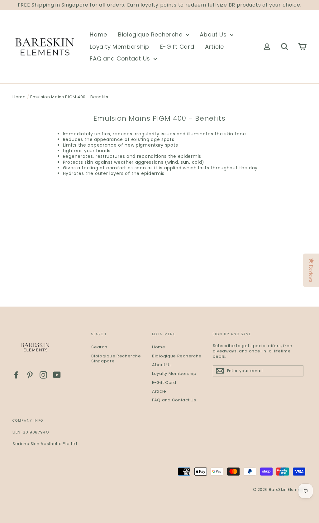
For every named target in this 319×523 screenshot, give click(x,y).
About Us (214, 34)
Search (99, 347)
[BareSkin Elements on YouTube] (57, 375)
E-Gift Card (177, 47)
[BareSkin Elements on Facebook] (16, 375)
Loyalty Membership (119, 47)
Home (98, 34)
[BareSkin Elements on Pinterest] (30, 375)
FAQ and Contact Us (121, 58)
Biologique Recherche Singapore (116, 358)
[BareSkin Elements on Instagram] (43, 375)
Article (214, 47)
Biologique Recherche (151, 34)
